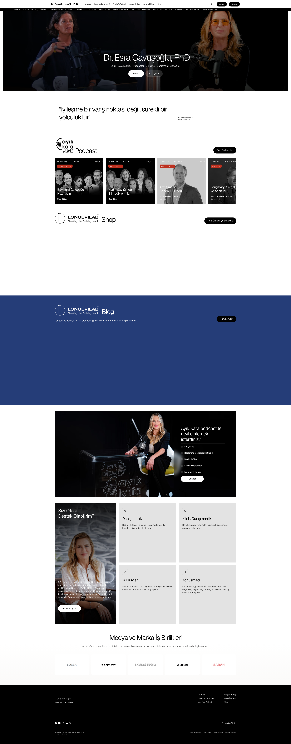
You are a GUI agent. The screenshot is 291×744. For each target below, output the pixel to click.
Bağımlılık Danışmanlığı (206, 698)
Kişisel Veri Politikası (195, 732)
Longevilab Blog (230, 695)
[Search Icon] (212, 4)
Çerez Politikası (207, 732)
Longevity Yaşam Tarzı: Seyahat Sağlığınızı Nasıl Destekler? (202, 378)
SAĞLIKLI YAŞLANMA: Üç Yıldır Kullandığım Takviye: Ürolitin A (78, 378)
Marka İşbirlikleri (230, 698)
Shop (226, 702)
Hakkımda (202, 695)
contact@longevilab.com (64, 702)
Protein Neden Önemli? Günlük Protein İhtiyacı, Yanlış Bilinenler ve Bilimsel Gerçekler (140, 380)
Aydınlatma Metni (218, 732)
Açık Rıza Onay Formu (230, 732)
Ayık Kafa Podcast (205, 702)
